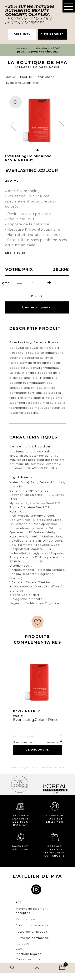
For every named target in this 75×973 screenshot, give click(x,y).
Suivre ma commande (32, 937)
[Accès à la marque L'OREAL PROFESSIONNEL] (55, 784)
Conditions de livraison (33, 925)
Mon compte (25, 919)
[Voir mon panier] (62, 968)
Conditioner (43, 77)
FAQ (19, 902)
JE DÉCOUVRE (37, 749)
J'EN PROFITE (52, 34)
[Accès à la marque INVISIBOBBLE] (19, 784)
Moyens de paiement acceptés (32, 910)
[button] (68, 6)
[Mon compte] (37, 967)
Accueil (11, 77)
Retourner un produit (32, 931)
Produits (25, 77)
